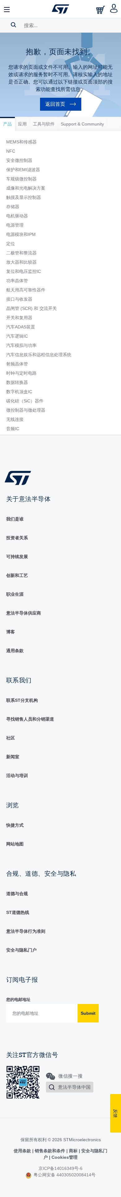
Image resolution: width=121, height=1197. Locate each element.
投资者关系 (17, 537)
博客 (10, 631)
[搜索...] (13, 24)
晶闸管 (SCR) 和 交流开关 (31, 308)
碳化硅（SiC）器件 (24, 400)
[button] (7, 9)
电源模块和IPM (21, 234)
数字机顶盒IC (19, 391)
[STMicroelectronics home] (60, 9)
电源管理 (15, 225)
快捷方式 (15, 825)
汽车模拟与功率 (21, 345)
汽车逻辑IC (17, 336)
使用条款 (23, 1150)
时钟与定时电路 (21, 373)
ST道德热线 (17, 912)
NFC (10, 151)
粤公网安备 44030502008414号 (64, 1174)
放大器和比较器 (21, 262)
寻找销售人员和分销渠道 (30, 719)
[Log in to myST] (114, 9)
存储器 (12, 206)
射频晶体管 (17, 363)
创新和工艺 (17, 575)
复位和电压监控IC (23, 271)
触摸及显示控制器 (23, 197)
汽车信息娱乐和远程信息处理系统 (38, 354)
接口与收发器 (19, 299)
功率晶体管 (17, 280)
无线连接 (15, 419)
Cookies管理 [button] (64, 1157)
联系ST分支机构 (22, 700)
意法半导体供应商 (23, 613)
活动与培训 (17, 775)
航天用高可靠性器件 (25, 289)
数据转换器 (17, 382)
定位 (10, 243)
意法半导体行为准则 (25, 931)
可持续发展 (17, 556)
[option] (7, 124)
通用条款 (15, 650)
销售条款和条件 (50, 1150)
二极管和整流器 (21, 252)
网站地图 (15, 843)
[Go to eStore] (101, 9)
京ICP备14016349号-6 (60, 1168)
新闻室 (12, 756)
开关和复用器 (19, 317)
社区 (10, 737)
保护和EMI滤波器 (23, 169)
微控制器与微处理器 (25, 410)
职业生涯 (15, 594)
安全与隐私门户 (21, 950)
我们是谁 (15, 518)
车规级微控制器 (21, 178)
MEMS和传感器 (21, 141)
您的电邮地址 (18, 999)
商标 (73, 1150)
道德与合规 (17, 893)
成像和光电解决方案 (25, 188)
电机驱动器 (17, 215)
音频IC (12, 428)
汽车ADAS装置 (20, 326)
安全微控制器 (19, 160)
